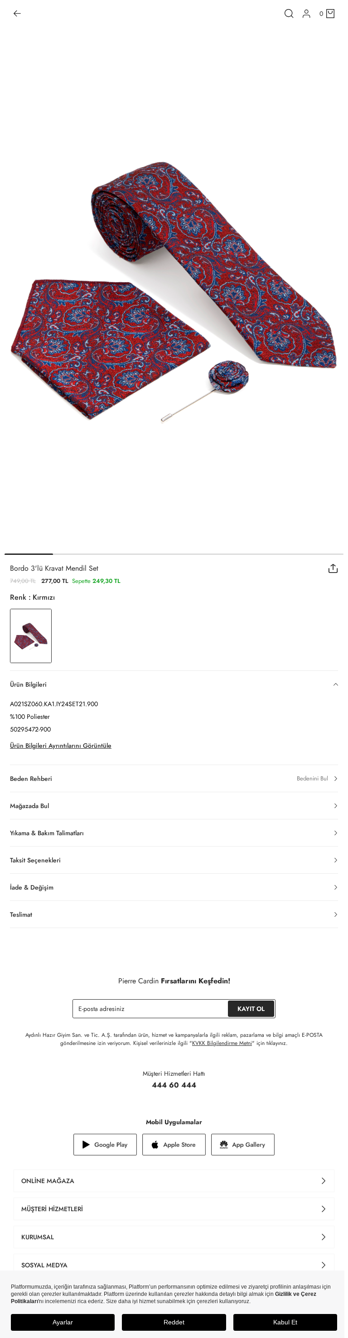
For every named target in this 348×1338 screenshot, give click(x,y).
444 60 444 (174, 1085)
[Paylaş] (333, 568)
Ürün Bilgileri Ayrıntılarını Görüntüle (60, 745)
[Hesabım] (306, 14)
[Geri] (17, 13)
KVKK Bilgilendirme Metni (222, 1043)
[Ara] (289, 13)
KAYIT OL (251, 1008)
